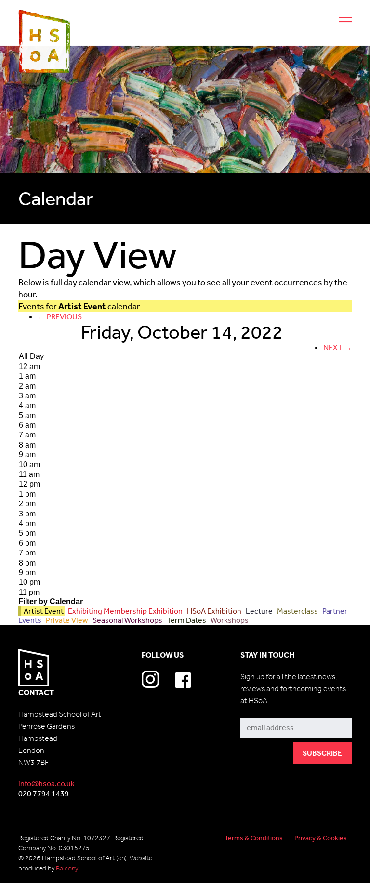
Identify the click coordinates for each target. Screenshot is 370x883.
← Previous (60, 316)
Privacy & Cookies (320, 837)
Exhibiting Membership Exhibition (124, 611)
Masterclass (296, 611)
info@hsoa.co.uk (46, 783)
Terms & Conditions (254, 837)
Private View (66, 620)
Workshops (228, 620)
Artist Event (43, 611)
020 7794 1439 (43, 793)
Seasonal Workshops (127, 620)
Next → (337, 347)
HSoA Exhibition (213, 611)
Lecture (258, 611)
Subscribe (257, 711)
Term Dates (186, 620)
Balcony (67, 868)
